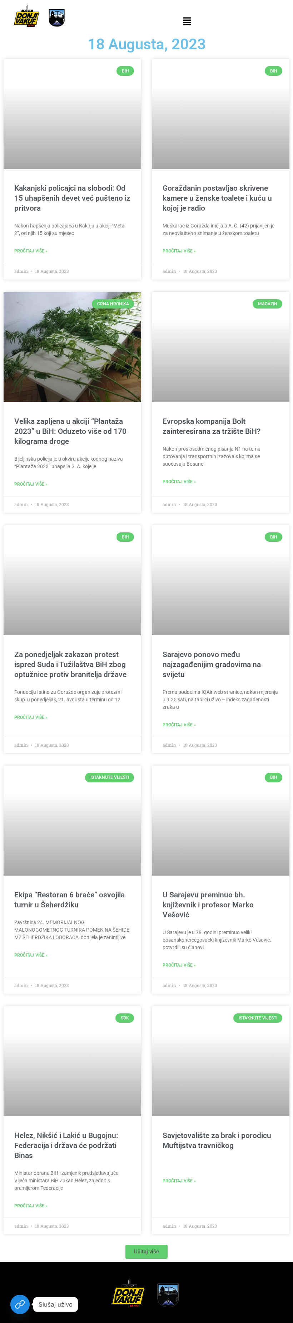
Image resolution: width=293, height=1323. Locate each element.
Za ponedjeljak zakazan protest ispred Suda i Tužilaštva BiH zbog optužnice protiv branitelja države (70, 664)
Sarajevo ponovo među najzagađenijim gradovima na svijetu (212, 664)
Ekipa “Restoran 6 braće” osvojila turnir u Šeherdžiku (69, 900)
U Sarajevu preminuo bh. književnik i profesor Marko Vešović (208, 905)
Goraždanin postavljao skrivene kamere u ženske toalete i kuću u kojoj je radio (217, 198)
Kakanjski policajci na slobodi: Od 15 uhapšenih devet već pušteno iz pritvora (72, 198)
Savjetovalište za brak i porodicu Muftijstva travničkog (217, 1140)
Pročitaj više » (31, 251)
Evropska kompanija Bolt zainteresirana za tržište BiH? (211, 426)
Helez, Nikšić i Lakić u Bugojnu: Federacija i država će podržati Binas (66, 1145)
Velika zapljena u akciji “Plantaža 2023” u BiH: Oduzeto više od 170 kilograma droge (70, 431)
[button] (187, 22)
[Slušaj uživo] (20, 1304)
